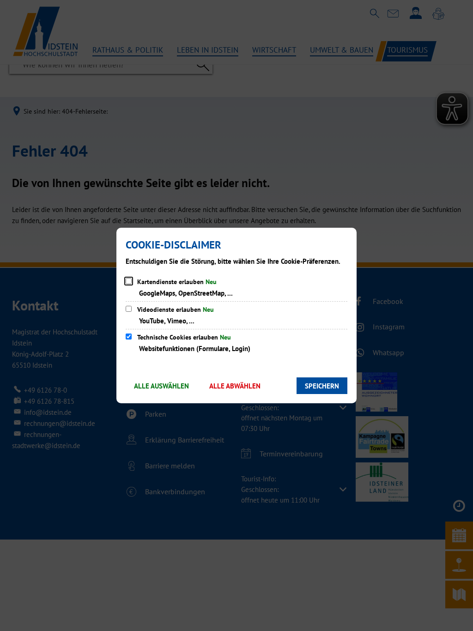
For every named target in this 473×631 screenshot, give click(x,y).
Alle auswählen (161, 386)
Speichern (322, 386)
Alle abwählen (235, 386)
